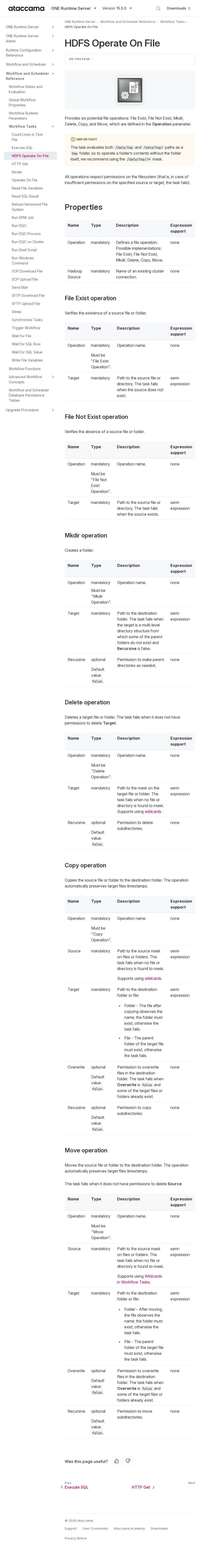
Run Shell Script (24, 250)
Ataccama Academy (129, 1528)
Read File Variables (27, 188)
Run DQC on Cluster (28, 242)
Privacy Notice (76, 1538)
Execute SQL (22, 148)
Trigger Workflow (26, 328)
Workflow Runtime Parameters (23, 115)
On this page (79, 59)
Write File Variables (27, 360)
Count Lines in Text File (27, 137)
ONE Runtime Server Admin (22, 38)
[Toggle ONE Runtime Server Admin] (53, 36)
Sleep (16, 312)
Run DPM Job (23, 217)
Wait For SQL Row (26, 344)
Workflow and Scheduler (26, 64)
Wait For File (21, 336)
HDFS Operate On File (30, 156)
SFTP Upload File (26, 303)
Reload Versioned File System (30, 207)
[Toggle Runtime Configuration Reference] (53, 50)
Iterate (17, 172)
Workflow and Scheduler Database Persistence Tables (29, 395)
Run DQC (19, 226)
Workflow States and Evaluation (25, 89)
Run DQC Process (26, 234)
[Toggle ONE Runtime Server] (53, 27)
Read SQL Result (25, 196)
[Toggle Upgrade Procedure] (53, 410)
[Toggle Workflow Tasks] (53, 126)
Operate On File (25, 180)
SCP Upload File (25, 279)
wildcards (153, 811)
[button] (130, 89)
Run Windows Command (23, 260)
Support (71, 1528)
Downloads (176, 8)
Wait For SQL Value (27, 352)
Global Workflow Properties (22, 102)
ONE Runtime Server (22, 27)
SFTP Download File (28, 295)
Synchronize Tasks (27, 320)
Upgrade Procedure (22, 410)
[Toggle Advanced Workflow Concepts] (53, 377)
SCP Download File (27, 271)
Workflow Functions (25, 369)
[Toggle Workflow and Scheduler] (53, 64)
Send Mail (20, 287)
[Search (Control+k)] (158, 8)
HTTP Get (20, 164)
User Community (95, 1528)
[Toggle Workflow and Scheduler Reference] (53, 73)
